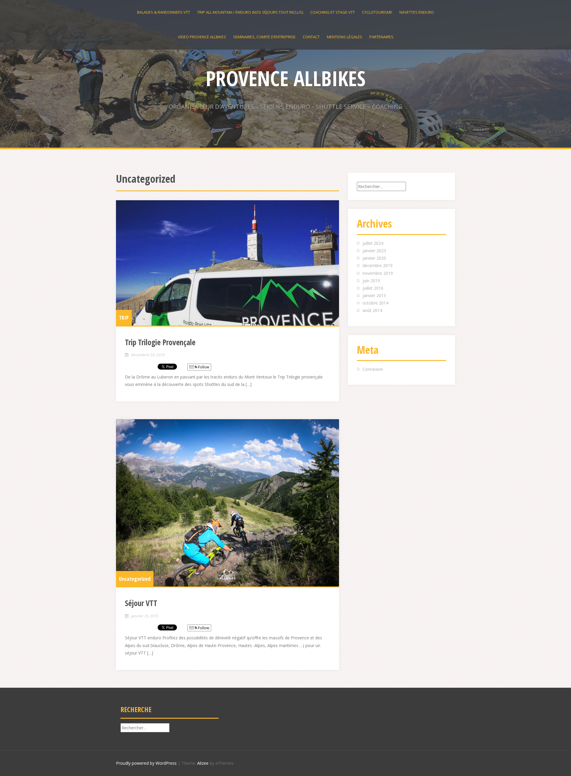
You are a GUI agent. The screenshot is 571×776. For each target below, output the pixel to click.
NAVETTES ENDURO (416, 12)
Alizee (202, 763)
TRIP (124, 317)
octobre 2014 (375, 303)
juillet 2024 (373, 243)
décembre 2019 (378, 265)
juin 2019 (371, 280)
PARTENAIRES (381, 37)
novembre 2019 (378, 273)
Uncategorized (134, 578)
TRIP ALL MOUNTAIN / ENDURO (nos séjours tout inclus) (250, 12)
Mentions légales (344, 37)
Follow (203, 367)
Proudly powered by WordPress (146, 763)
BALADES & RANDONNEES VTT (163, 12)
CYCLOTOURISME (377, 12)
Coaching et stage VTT (332, 12)
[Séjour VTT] (227, 502)
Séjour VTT (141, 603)
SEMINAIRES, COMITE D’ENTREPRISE (264, 37)
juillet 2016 (373, 288)
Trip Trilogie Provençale (160, 342)
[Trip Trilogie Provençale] (227, 263)
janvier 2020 (374, 258)
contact (311, 37)
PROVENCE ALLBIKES (285, 78)
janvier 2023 (374, 250)
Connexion (373, 369)
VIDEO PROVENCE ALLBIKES (202, 37)
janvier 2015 (374, 295)
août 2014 (372, 310)
